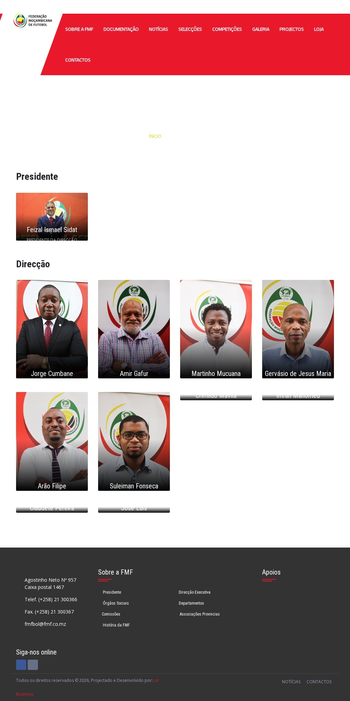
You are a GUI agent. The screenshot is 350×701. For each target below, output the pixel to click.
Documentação (121, 29)
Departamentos (191, 603)
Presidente (111, 592)
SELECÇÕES (190, 29)
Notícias (158, 29)
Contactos (78, 59)
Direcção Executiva (195, 592)
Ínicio (155, 136)
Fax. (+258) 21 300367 (49, 611)
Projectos (292, 29)
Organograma (189, 136)
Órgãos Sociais (115, 603)
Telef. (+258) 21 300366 (51, 599)
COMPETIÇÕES (227, 29)
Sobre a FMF (79, 29)
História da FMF (116, 625)
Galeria (260, 29)
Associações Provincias (199, 614)
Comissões (111, 614)
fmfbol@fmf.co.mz (45, 624)
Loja (319, 29)
